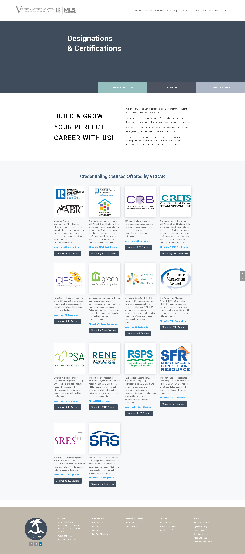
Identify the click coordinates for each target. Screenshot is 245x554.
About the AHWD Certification (103, 247)
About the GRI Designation (137, 327)
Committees (97, 530)
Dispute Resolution (168, 526)
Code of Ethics (132, 526)
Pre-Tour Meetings (100, 534)
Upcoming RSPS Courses (138, 413)
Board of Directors (202, 523)
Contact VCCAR (200, 530)
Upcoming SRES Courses (67, 480)
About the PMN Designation (173, 321)
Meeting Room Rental (203, 542)
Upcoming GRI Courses (138, 333)
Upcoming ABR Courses (67, 253)
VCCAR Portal (141, 10)
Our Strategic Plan (201, 534)
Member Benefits (167, 530)
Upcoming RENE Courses (103, 407)
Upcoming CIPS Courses (67, 321)
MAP (76, 525)
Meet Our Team (200, 538)
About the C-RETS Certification (174, 247)
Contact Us (225, 10)
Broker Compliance (168, 523)
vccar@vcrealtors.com (67, 539)
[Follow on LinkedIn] (40, 544)
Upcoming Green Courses (103, 330)
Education (213, 10)
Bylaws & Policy (200, 526)
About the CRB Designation (137, 241)
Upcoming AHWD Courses (103, 253)
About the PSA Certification (66, 401)
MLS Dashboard (157, 10)
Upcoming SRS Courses (102, 483)
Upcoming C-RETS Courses (175, 253)
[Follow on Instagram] (36, 544)
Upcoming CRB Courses (138, 247)
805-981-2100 (66, 536)
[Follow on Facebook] (31, 544)
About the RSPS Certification (138, 407)
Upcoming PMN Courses (174, 327)
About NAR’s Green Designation (103, 324)
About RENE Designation (100, 401)
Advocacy (200, 10)
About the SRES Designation (66, 474)
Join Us (95, 526)
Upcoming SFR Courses (173, 404)
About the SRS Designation (101, 477)
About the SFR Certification (172, 398)
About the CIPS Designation (66, 315)
